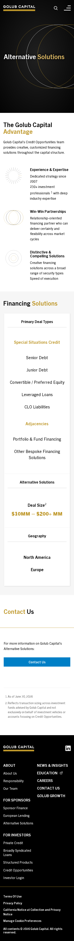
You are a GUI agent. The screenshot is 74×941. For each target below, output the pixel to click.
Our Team (10, 788)
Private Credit (13, 843)
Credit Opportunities (18, 870)
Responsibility (13, 781)
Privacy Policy (12, 903)
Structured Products (18, 862)
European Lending (16, 815)
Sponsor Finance (15, 808)
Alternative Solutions (18, 823)
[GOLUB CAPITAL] (19, 8)
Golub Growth (51, 795)
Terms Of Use (12, 896)
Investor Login (13, 878)
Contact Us (37, 662)
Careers (45, 780)
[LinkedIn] (68, 749)
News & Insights (52, 765)
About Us (10, 773)
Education (47, 772)
